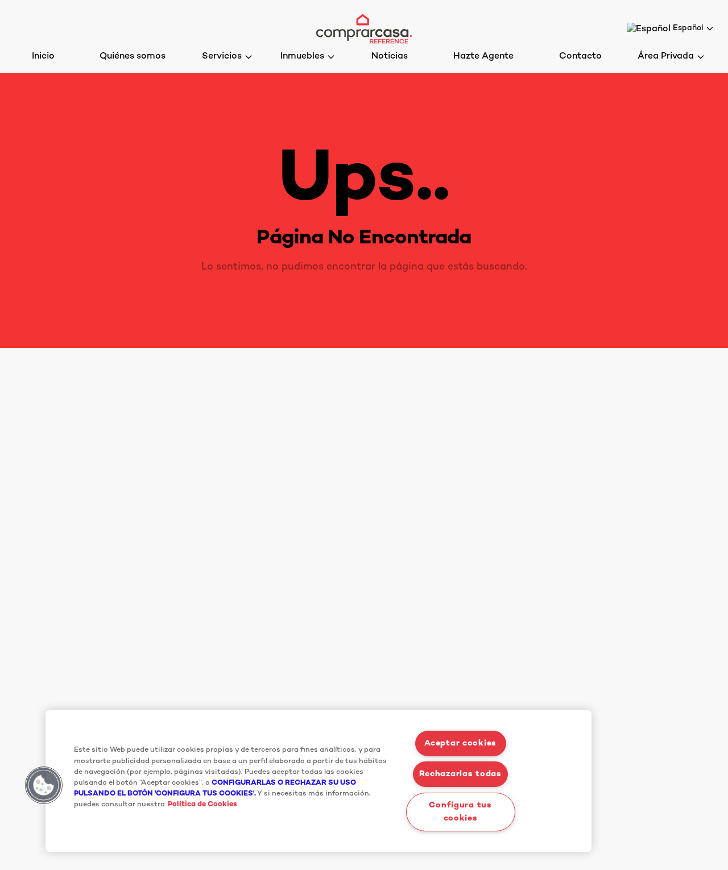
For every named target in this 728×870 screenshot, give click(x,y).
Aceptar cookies (460, 743)
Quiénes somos (133, 56)
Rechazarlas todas (460, 774)
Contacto (580, 56)
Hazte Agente (483, 56)
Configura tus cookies (460, 812)
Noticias (389, 56)
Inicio (43, 56)
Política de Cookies (202, 805)
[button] (44, 785)
